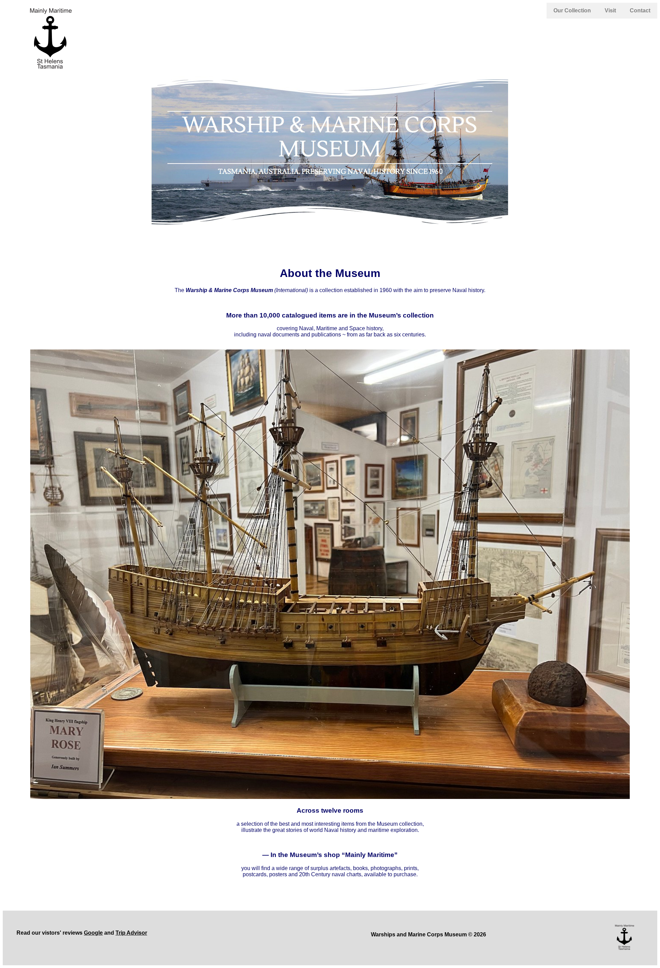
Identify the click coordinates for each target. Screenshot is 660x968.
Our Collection (572, 10)
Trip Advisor (131, 933)
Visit (610, 10)
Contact (640, 10)
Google (93, 933)
